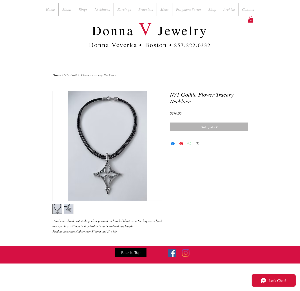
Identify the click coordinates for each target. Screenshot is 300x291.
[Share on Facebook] (172, 143)
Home (56, 75)
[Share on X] (198, 143)
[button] (250, 19)
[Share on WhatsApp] (189, 143)
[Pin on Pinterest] (181, 143)
